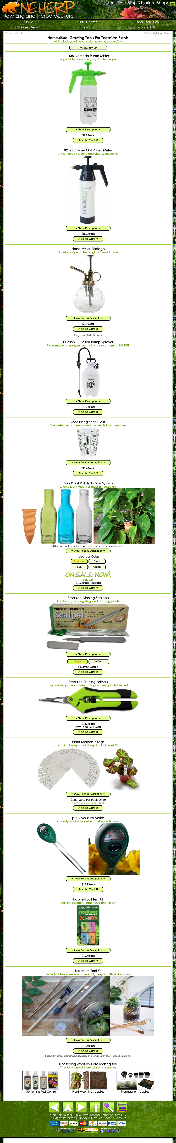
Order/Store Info (147, 22)
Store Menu (29, 28)
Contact (120, 1118)
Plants (167, 33)
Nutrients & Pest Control (41, 1092)
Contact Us (146, 28)
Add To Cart (87, 140)
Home (29, 22)
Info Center (88, 22)
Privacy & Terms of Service (95, 1118)
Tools (23, 33)
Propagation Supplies (135, 1092)
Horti (16, 33)
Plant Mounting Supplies (88, 1092)
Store (8, 33)
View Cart (88, 28)
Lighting (157, 33)
